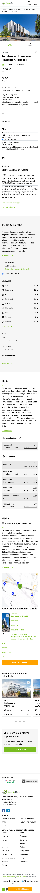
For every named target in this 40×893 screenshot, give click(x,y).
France (4, 865)
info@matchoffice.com (9, 802)
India (22, 858)
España (5, 862)
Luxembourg (7, 854)
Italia (22, 833)
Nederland (6, 847)
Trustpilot (5, 130)
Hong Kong (24, 851)
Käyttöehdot (21, 877)
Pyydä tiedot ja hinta (10, 95)
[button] (3, 633)
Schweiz (23, 840)
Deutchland (6, 844)
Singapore (24, 854)
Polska (22, 847)
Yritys (4, 822)
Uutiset (4, 825)
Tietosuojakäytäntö (8, 877)
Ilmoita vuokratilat (28, 818)
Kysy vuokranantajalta (11, 97)
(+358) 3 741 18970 (9, 805)
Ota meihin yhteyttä (28, 822)
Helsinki (4, 11)
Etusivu (4, 9)
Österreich (24, 836)
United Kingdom (8, 858)
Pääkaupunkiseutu (29, 9)
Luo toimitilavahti (8, 818)
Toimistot (18, 9)
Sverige (5, 836)
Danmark (5, 833)
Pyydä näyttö (7, 99)
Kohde (11, 9)
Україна (23, 844)
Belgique (5, 851)
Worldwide (24, 862)
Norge (4, 840)
